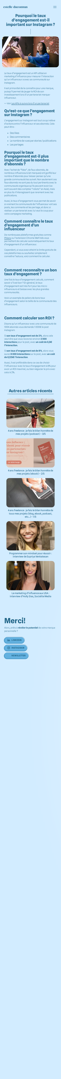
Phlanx (7, 238)
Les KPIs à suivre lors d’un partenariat (30, 103)
